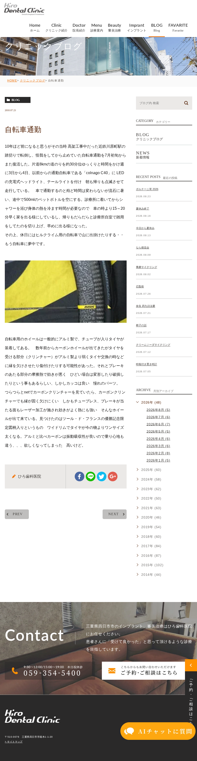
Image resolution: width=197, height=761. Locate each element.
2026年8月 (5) (158, 410)
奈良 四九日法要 (145, 305)
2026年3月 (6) (158, 446)
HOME (12, 80)
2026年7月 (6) (158, 417)
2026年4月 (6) (158, 439)
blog (16, 100)
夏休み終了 (142, 208)
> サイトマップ (14, 741)
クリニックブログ (32, 80)
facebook (79, 476)
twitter (101, 476)
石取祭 (140, 286)
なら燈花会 (142, 247)
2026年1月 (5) (158, 460)
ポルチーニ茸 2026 (147, 189)
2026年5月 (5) (158, 431)
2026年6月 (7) (158, 424)
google (112, 476)
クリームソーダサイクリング (153, 344)
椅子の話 (141, 325)
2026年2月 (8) (158, 453)
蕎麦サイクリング (146, 267)
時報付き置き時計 (146, 364)
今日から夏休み (145, 228)
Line (90, 476)
